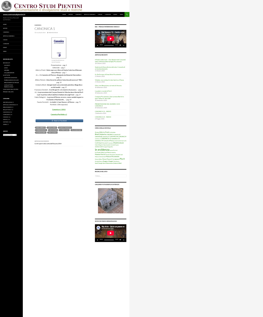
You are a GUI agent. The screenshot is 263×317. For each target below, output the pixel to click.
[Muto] (120, 45)
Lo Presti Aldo (64, 130)
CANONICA (78, 14)
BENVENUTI (6, 63)
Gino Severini (53, 130)
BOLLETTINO (7, 109)
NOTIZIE (71, 14)
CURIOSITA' (6, 114)
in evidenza (102, 149)
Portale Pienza (99, 161)
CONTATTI (7, 65)
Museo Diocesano (110, 154)
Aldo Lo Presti (104, 132)
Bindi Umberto (40, 127)
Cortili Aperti (52, 127)
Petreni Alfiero (41, 132)
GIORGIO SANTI (99, 146)
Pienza (104, 159)
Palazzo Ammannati (100, 156)
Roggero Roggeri (108, 161)
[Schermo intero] (124, 45)
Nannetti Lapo (119, 154)
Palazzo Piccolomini (112, 156)
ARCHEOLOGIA (7, 102)
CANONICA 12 (106, 138)
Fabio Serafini (106, 145)
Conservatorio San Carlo (120, 140)
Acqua (97, 132)
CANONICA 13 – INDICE (103, 111)
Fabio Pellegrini (99, 145)
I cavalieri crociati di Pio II (103, 91)
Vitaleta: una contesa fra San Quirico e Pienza (109, 80)
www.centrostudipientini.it (14, 14)
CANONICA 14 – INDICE (103, 117)
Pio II (122, 158)
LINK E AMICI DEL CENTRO (10, 89)
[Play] (98, 45)
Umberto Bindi (117, 163)
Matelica (113, 152)
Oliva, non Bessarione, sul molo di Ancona (108, 85)
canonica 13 (116, 138)
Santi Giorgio (52, 132)
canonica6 (98, 136)
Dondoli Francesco (65, 127)
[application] (110, 38)
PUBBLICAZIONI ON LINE (11, 80)
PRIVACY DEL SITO (8, 92)
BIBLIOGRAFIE (7, 107)
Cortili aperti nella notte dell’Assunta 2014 (48, 142)
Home (64, 14)
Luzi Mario (107, 152)
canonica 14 (99, 140)
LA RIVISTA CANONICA (10, 77)
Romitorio (116, 161)
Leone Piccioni (114, 150)
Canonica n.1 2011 (59, 109)
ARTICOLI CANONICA (89, 14)
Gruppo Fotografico (108, 146)
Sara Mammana (108, 163)
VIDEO (121, 14)
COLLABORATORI (9, 72)
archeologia (112, 132)
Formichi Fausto (41, 130)
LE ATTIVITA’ (6, 75)
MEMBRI (6, 70)
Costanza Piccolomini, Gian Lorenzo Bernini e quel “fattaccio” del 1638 (109, 97)
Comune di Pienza (108, 140)
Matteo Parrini (100, 154)
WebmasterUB (53, 32)
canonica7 (105, 136)
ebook (121, 143)
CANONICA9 (122, 136)
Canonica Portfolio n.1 (59, 114)
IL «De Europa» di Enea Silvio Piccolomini (108, 74)
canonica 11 (98, 138)
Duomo (116, 143)
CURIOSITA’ (108, 14)
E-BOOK (100, 14)
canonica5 (117, 134)
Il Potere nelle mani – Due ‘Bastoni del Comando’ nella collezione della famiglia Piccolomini (110, 60)
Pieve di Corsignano (113, 159)
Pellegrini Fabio (76, 130)
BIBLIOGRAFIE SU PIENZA (11, 82)
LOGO (6, 68)
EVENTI (115, 14)
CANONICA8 (113, 136)
